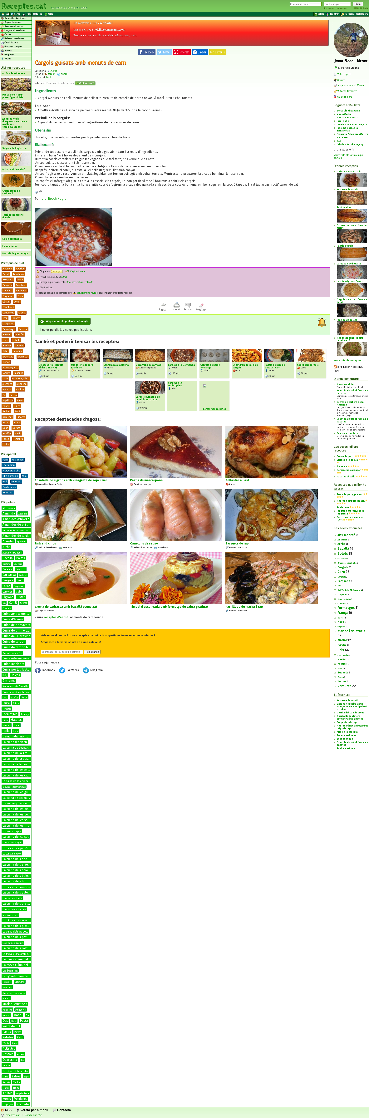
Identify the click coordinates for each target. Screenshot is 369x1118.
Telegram (96, 670)
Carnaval (341, 577)
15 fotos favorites (347, 91)
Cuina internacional (16, 658)
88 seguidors (344, 96)
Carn (20, 580)
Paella (13, 395)
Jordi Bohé (343, 121)
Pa (3, 395)
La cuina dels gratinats (18, 903)
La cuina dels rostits (16, 948)
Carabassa (21, 569)
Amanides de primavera (19, 524)
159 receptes (344, 74)
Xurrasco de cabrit (347, 700)
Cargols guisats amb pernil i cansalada (148, 398)
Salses (8, 50)
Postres (7, 1054)
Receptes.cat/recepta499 (79, 282)
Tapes (5, 438)
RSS (8, 1110)
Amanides (22, 514)
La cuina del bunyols (11, 831)
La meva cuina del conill (19, 965)
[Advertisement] (182, 706)
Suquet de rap (345, 738)
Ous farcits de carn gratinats (82, 366)
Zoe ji (340, 141)
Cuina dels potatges (12, 653)
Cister (21, 597)
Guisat (6, 362)
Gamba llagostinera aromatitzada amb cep (350, 717)
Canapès (7, 290)
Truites (7, 1093)
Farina (6, 703)
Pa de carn (343, 507)
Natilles (20, 389)
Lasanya (18, 373)
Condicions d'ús (33, 1115)
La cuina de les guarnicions (21, 792)
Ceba (19, 591)
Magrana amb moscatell (351, 501)
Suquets (6, 1082)
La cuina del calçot (15, 837)
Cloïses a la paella (347, 460)
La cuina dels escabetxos (16, 887)
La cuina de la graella (17, 753)
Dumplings (8, 329)
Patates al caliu (346, 476)
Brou (20, 279)
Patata (17, 1032)
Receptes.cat (23, 5)
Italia (6, 731)
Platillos (342, 659)
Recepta (6, 1066)
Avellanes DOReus (12, 552)
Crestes (16, 318)
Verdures (20, 1099)
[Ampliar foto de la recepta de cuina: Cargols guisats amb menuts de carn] (73, 265)
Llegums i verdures (15, 30)
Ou (27, 1015)
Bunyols (7, 285)
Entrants (8, 680)
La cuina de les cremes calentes (25, 775)
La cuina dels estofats (17, 892)
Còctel (6, 301)
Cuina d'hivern (12, 619)
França (25, 714)
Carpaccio (7, 296)
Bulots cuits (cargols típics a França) (51, 366)
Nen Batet (343, 137)
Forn (5, 459)
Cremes (6, 608)
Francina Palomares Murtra (352, 134)
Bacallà (7, 558)
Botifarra (6, 564)
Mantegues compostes (13, 993)
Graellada (7, 356)
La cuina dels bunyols (17, 881)
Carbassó (23, 575)
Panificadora (9, 487)
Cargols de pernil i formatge (210, 366)
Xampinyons (7, 1105)
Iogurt (6, 373)
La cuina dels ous (10, 915)
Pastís (6, 406)
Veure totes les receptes (347, 360)
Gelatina (17, 351)
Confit (17, 301)
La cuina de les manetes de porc (24, 798)
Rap (22, 1060)
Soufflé (6, 433)
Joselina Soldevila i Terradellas (348, 129)
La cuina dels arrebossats (20, 864)
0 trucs (341, 80)
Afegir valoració (86, 83)
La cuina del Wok (11, 853)
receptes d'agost (56, 617)
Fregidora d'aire (11, 470)
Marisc (6, 998)
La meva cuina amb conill (17, 954)
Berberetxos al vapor (349, 470)
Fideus (16, 703)
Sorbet (16, 427)
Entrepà (23, 329)
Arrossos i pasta (13, 26)
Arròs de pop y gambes (349, 494)
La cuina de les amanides (19, 764)
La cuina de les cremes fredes (21, 781)
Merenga (7, 383)
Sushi (18, 433)
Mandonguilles (20, 378)
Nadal (18, 1015)
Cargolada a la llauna (116, 365)
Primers (20, 1054)
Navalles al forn (346, 384)
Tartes (340, 677)
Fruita (5, 720)
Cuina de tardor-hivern (18, 647)
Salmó (5, 1077)
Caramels (21, 290)
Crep (4, 318)
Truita (5, 444)
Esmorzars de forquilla (15, 686)
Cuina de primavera (16, 625)
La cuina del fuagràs (12, 842)
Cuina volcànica (344, 599)
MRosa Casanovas (347, 117)
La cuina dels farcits (12, 898)
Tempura (18, 438)
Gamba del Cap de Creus (350, 712)
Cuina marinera (13, 664)
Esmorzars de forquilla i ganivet (17, 692)
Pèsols (5, 1043)
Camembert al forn (347, 433)
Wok (24, 476)
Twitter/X (72, 670)
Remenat (7, 417)
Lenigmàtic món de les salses (22, 976)
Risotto (21, 417)
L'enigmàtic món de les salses (23, 736)
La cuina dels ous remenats (17, 920)
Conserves (8, 312)
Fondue (6, 345)
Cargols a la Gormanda (181, 365)
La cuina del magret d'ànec (17, 848)
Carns (7, 34)
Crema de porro (345, 456)
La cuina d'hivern (14, 742)
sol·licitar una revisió (87, 293)
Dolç (4, 675)
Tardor (16, 1082)
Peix (20, 1037)
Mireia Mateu (344, 114)
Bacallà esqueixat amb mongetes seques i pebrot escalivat (352, 706)
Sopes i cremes (13, 22)
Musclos (6, 1015)
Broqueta (7, 279)
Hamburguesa (10, 367)
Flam (5, 340)
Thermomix (8, 465)
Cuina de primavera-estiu (20, 630)
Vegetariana (22, 1093)
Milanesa (22, 383)
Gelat (5, 351)
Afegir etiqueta (77, 271)
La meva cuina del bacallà (20, 959)
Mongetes (20, 1009)
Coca (20, 296)
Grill (4, 481)
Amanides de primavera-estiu (16, 530)
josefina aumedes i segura (352, 124)
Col (4, 603)
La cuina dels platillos (17, 926)
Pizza (17, 406)
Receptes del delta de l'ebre (15, 1071)
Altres (7, 58)
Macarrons (7, 988)
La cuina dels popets (15, 931)
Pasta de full (11, 1026)
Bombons (18, 274)
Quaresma (9, 1059)
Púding (6, 411)
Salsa (17, 422)
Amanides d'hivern (15, 519)
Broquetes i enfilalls (347, 563)
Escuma (6, 334)
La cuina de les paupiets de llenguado (19, 804)
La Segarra (10, 970)
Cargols (7, 580)
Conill (13, 602)
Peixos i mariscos (14, 38)
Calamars (18, 564)
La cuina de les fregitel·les (14, 787)
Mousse (6, 389)
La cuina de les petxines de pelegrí (27, 809)
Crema (22, 312)
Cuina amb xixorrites (17, 614)
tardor (51, 73)
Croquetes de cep (347, 722)
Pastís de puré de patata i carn (275, 366)
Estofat (19, 334)
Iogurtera (7, 492)
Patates (7, 1037)
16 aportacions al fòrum (350, 85)
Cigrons (7, 597)
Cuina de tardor (13, 641)
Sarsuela (342, 466)
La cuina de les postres (18, 814)
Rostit (5, 422)
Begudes (9, 54)
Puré (17, 411)
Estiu (4, 698)
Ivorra (15, 731)
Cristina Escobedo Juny (350, 144)
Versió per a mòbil (33, 1110)
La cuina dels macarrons (14, 909)
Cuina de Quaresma (16, 636)
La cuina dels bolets (16, 876)
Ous (5, 1020)
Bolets (20, 558)
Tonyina (5, 1088)
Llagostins (6, 982)
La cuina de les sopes (17, 820)
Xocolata (23, 1104)
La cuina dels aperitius (18, 859)
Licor (5, 378)
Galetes (19, 345)
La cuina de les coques (18, 770)
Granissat (22, 356)
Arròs (6, 547)
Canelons (21, 285)
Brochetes (342, 559)
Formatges (9, 714)
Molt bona (7, 1010)
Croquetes (8, 323)
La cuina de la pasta (16, 759)
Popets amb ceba (346, 735)
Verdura (6, 1099)
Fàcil (24, 697)
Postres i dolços (13, 46)
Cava (339, 586)
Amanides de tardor (16, 536)
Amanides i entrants (15, 18)
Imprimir (177, 309)
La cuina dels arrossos (18, 870)
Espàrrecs (342, 603)
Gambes (6, 725)
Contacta (63, 1110)
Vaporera (16, 481)
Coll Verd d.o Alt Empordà (349, 590)
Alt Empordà (8, 508)
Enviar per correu (163, 310)
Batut (5, 274)
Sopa (5, 427)
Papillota (7, 400)
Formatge (6, 709)
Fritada (16, 340)
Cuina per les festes (16, 669)
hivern (63, 73)
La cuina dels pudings (12, 943)
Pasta (20, 400)
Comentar (188, 309)
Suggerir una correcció (201, 310)
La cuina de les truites (18, 825)
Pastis (6, 1032)
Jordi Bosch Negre (53, 198)
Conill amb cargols (308, 365)
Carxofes (7, 591)
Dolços (15, 675)
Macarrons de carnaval (149, 365)
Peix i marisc (343, 655)
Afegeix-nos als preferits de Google (67, 321)
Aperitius (21, 541)
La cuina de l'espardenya (19, 747)
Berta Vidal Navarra (348, 110)
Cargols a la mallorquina (175, 384)
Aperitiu (20, 268)
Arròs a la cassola (347, 732)
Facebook (48, 670)
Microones (18, 459)
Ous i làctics (11, 42)
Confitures (8, 307)
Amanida (7, 268)
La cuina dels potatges (18, 937)
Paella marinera (346, 748)
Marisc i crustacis (14, 1004)
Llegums (20, 981)
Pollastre (8, 1048)
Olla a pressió (10, 476)
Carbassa (9, 575)
